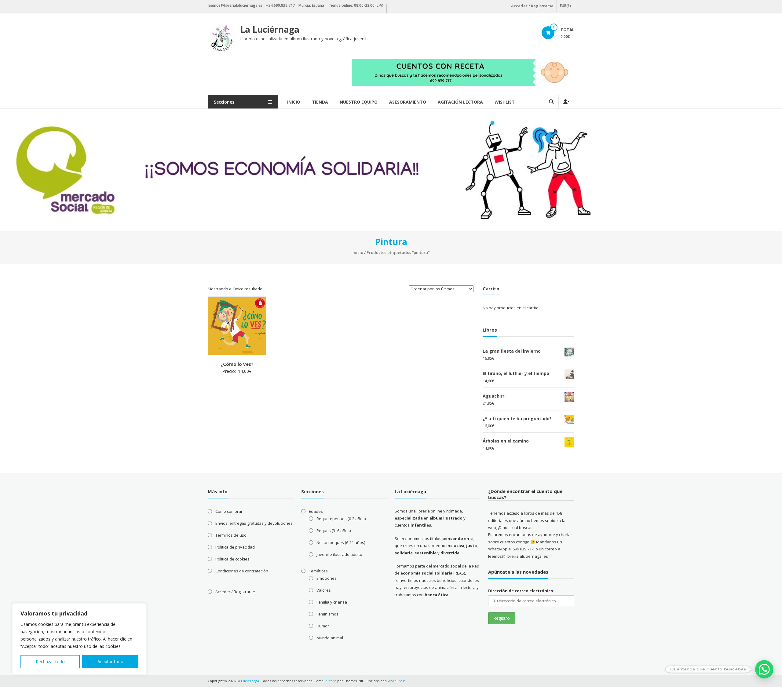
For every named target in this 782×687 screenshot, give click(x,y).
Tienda (320, 102)
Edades (316, 511)
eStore (330, 680)
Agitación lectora (460, 102)
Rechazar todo (50, 661)
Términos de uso (231, 535)
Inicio (293, 102)
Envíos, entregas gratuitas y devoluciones (254, 523)
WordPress (396, 680)
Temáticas (318, 571)
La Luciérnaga (269, 29)
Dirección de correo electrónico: (521, 590)
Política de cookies (232, 559)
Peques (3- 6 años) (333, 530)
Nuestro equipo (359, 102)
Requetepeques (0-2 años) (341, 518)
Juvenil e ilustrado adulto (339, 554)
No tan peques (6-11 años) (340, 542)
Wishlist (505, 102)
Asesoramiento (407, 102)
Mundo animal (329, 638)
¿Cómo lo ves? (237, 364)
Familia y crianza (331, 602)
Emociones (326, 578)
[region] (79, 639)
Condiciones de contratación (241, 571)
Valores (323, 590)
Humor (322, 626)
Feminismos (327, 614)
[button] (764, 669)
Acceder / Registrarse (532, 6)
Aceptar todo (110, 661)
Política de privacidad (235, 547)
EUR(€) (565, 5)
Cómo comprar (229, 511)
